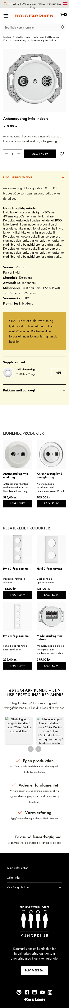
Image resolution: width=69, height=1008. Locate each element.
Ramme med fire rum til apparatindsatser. (15, 647)
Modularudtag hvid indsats (49, 637)
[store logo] (34, 16)
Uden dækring (19, 40)
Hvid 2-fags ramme (49, 569)
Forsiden (7, 36)
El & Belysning (23, 36)
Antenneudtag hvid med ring (15, 475)
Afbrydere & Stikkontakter (46, 36)
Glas (5, 40)
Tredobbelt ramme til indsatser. (14, 580)
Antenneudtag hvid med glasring (49, 475)
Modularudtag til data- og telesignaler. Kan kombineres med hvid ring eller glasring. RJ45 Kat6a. (51, 649)
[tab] (34, 177)
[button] (18, 730)
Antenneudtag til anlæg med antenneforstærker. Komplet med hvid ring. (15, 487)
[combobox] (31, 27)
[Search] (62, 27)
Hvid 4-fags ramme (16, 636)
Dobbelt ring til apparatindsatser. (46, 580)
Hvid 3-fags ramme (16, 569)
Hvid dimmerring (25, 369)
